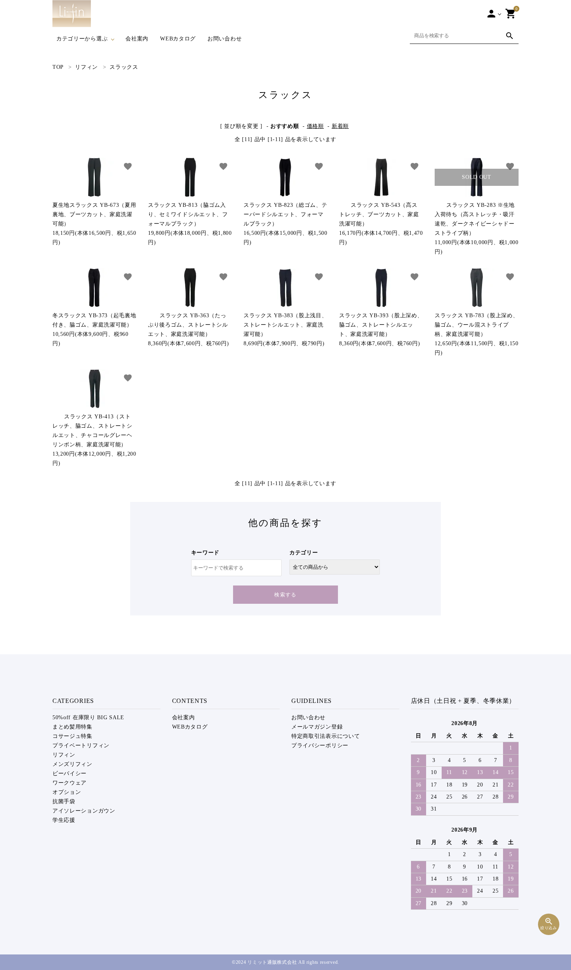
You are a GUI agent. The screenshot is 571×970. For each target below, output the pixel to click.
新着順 (340, 126)
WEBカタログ (178, 39)
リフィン (63, 755)
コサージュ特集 (72, 736)
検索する (285, 595)
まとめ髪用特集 (72, 727)
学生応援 (63, 820)
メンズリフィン (72, 764)
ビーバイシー (69, 773)
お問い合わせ (224, 39)
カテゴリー (303, 553)
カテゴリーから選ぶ (82, 39)
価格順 (315, 126)
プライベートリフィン (81, 745)
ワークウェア (69, 783)
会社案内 (136, 39)
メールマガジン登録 (317, 727)
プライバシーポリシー (319, 745)
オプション (66, 792)
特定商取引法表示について (325, 736)
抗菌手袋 (63, 801)
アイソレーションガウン (83, 811)
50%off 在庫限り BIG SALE (88, 717)
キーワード (205, 553)
